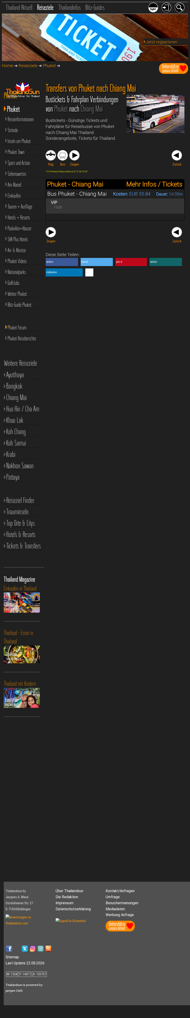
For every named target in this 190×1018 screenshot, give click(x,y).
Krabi (10, 454)
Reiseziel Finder (20, 500)
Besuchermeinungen (122, 903)
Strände (13, 130)
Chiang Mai (16, 397)
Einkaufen (14, 195)
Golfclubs (13, 283)
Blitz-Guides (94, 7)
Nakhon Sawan (20, 465)
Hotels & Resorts (20, 534)
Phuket (49, 65)
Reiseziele (45, 7)
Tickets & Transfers (23, 545)
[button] (62, 262)
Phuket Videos (17, 261)
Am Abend (14, 184)
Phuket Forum (17, 327)
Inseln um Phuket (19, 141)
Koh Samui (16, 442)
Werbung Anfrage (120, 915)
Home (7, 65)
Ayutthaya (15, 374)
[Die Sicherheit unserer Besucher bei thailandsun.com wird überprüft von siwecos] (71, 921)
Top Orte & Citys (20, 522)
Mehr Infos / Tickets (154, 184)
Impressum (64, 903)
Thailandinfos (69, 7)
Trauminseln (17, 511)
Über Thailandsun (69, 891)
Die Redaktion (67, 897)
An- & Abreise (17, 250)
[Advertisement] (24, 805)
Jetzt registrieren (161, 42)
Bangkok (14, 385)
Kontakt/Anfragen (120, 891)
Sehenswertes (17, 173)
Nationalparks (17, 272)
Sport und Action (19, 162)
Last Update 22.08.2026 (25, 963)
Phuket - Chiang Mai (75, 184)
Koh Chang (16, 431)
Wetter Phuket (17, 293)
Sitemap (12, 957)
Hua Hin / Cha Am (22, 408)
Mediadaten (115, 909)
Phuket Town (16, 152)
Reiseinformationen (21, 119)
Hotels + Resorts (19, 217)
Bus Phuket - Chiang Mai (77, 194)
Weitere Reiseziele (20, 363)
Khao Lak (14, 420)
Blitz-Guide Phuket (20, 304)
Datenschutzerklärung (73, 909)
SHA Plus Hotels (18, 239)
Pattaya (12, 476)
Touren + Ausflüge (20, 206)
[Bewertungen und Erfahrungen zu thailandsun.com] (29, 923)
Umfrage (113, 897)
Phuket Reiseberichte (22, 338)
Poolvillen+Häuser (20, 228)
